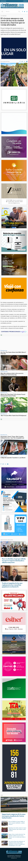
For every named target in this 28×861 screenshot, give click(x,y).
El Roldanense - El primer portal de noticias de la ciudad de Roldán (12, 5)
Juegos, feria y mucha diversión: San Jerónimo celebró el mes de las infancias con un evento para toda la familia (16, 836)
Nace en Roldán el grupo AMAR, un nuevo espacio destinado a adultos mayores (16, 823)
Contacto (25, 1)
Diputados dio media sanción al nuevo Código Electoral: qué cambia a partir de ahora (17, 829)
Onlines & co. (14, 858)
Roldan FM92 (3, 1)
